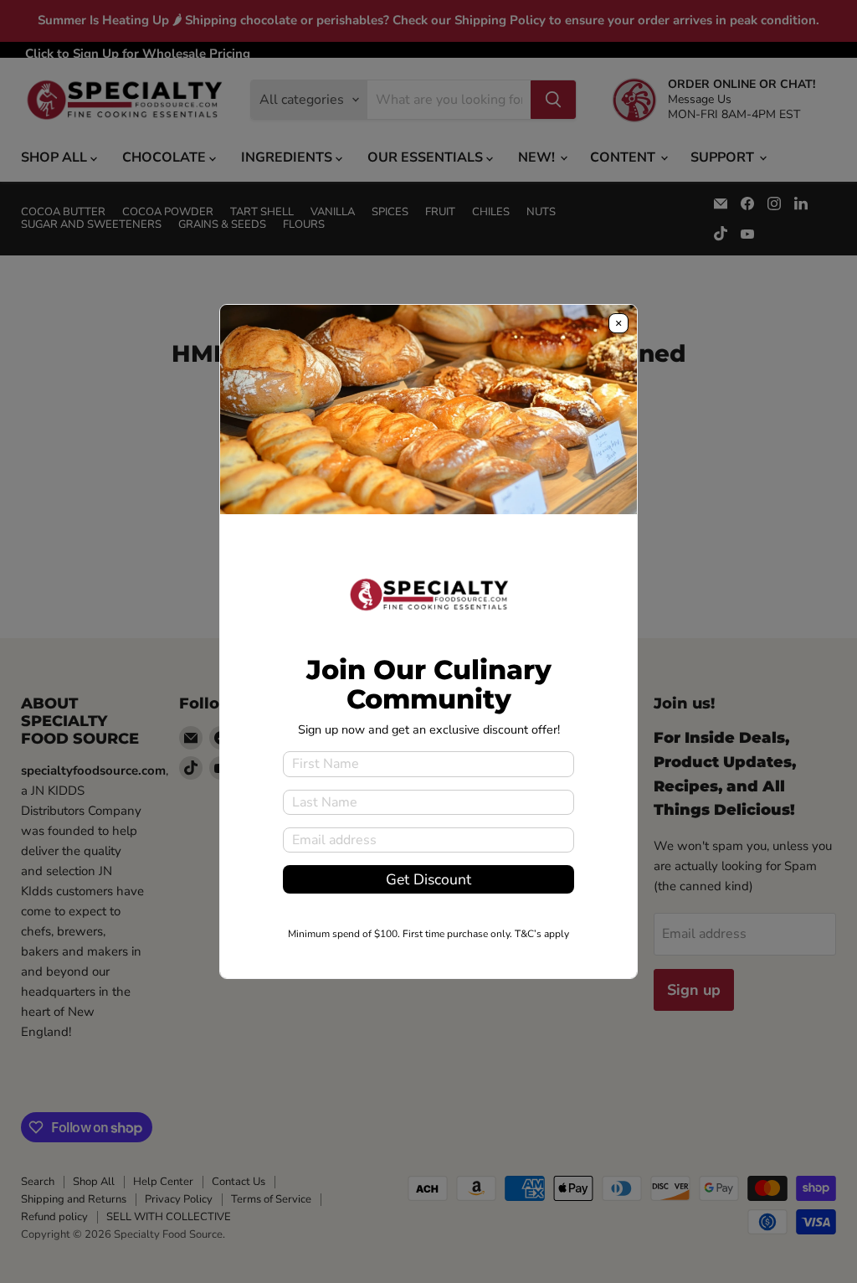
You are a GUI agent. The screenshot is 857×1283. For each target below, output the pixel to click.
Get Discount (428, 879)
